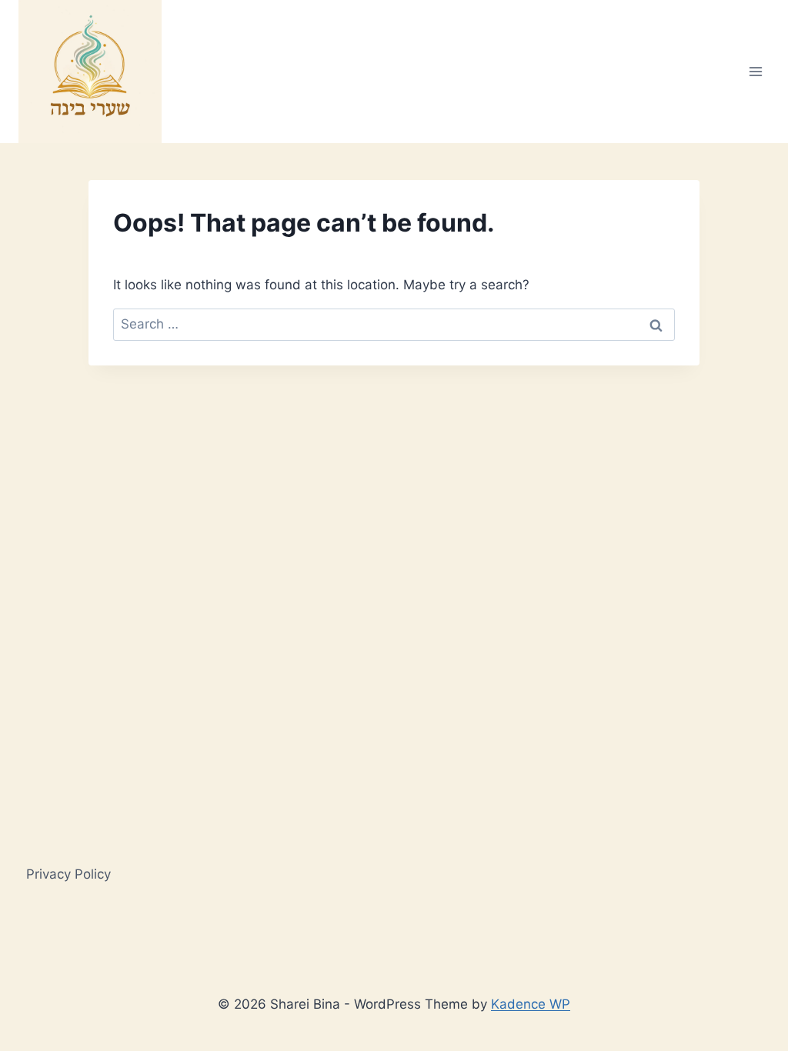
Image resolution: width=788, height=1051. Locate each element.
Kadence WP (530, 1004)
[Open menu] (755, 71)
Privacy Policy (68, 874)
